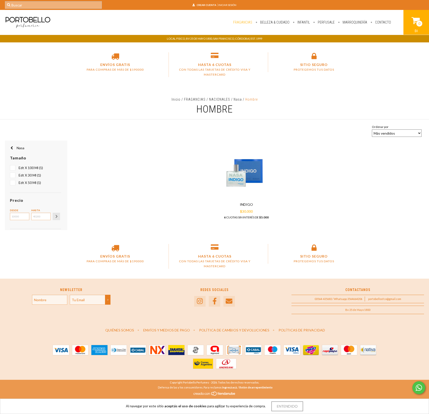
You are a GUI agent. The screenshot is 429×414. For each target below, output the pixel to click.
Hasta (35, 210)
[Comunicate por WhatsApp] (418, 387)
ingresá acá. (229, 387)
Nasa (238, 99)
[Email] (229, 301)
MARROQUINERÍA (354, 22)
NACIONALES (219, 99)
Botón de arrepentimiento (256, 387)
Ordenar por (380, 127)
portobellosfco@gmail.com (384, 298)
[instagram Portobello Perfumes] (200, 301)
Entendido (287, 406)
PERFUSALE (326, 22)
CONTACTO (382, 22)
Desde (14, 210)
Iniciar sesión (227, 4)
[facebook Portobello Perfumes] (214, 301)
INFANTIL (303, 22)
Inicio (176, 99)
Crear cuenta (206, 4)
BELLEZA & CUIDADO (274, 22)
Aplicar (56, 216)
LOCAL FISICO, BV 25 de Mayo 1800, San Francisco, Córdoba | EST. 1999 (214, 38)
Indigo (246, 204)
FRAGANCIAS (242, 22)
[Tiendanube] (214, 394)
